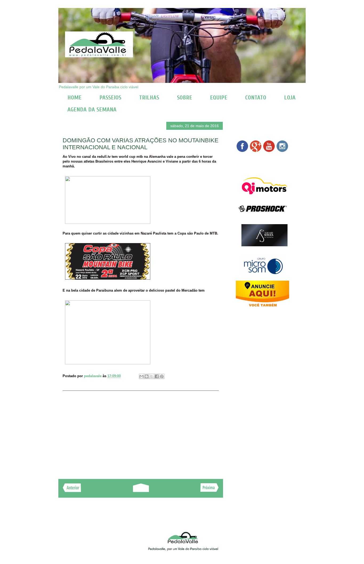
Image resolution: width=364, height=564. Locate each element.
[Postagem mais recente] (72, 490)
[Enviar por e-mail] (141, 376)
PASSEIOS (110, 97)
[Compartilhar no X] (151, 376)
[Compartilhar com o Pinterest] (161, 376)
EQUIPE (218, 97)
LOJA (290, 97)
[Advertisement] (141, 432)
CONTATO (255, 97)
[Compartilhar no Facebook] (156, 376)
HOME (74, 97)
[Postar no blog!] (146, 376)
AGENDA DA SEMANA (91, 109)
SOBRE (184, 97)
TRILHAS (149, 97)
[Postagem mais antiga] (209, 490)
